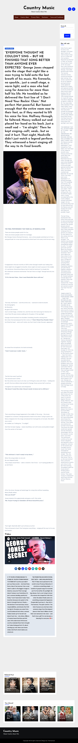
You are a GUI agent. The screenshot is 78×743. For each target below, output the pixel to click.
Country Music (39, 8)
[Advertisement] (30, 35)
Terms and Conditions (56, 17)
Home (16, 17)
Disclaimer (45, 17)
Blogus (44, 740)
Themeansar (51, 740)
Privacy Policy (35, 17)
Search (63, 26)
